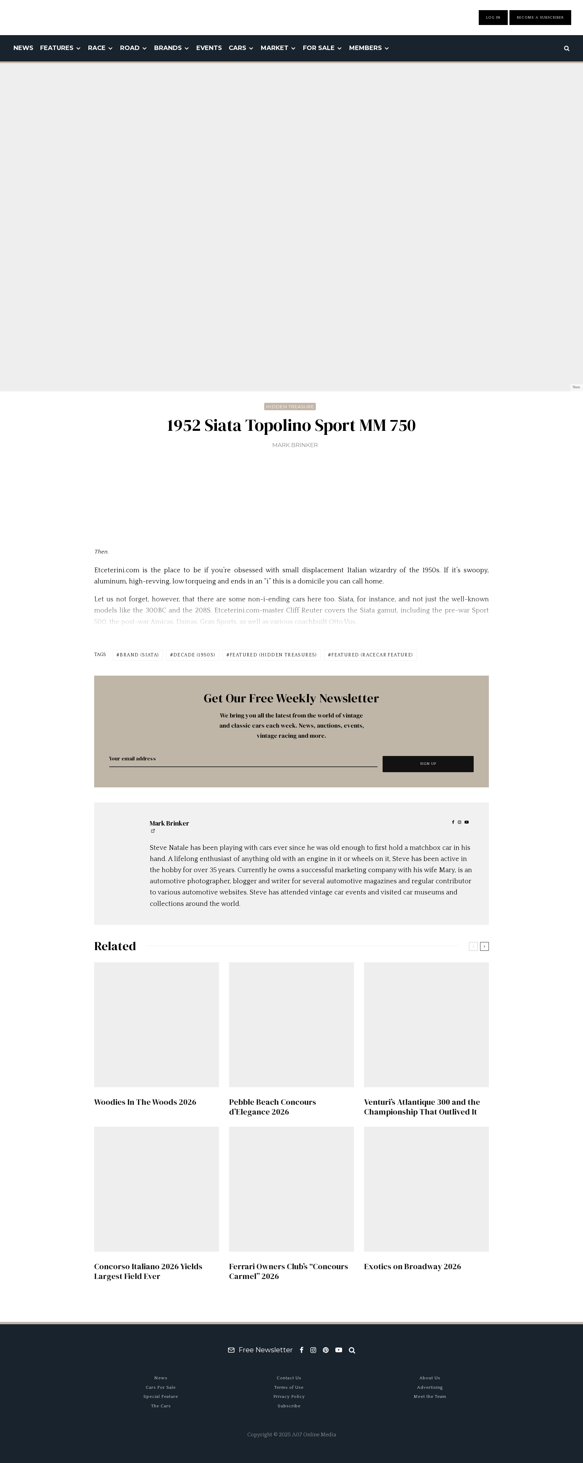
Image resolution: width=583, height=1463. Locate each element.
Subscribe (289, 1406)
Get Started (291, 1031)
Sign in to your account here (320, 1056)
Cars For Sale (161, 1387)
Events (209, 48)
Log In (493, 18)
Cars (237, 48)
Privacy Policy (289, 1396)
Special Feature (160, 1396)
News (23, 48)
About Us (429, 1378)
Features (57, 48)
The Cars (161, 1406)
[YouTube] (338, 1350)
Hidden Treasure (290, 406)
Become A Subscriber (540, 18)
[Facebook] (301, 1350)
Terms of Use (289, 1387)
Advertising (430, 1387)
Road (130, 48)
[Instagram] (313, 1350)
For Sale (319, 48)
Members (365, 48)
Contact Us (289, 1378)
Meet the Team (430, 1396)
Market (274, 48)
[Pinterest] (326, 1350)
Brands (168, 48)
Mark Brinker (295, 445)
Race (97, 48)
